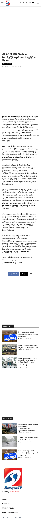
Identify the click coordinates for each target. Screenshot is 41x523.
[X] (26, 2)
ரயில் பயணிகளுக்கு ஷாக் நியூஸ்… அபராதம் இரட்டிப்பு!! (28, 346)
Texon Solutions (14, 492)
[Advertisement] (20, 28)
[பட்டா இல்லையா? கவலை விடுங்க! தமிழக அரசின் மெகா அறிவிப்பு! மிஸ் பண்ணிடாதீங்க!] (9, 362)
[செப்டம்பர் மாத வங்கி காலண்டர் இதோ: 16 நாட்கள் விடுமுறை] (9, 336)
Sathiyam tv (21, 338)
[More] (31, 274)
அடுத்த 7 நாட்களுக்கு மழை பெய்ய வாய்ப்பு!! (28, 438)
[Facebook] (20, 2)
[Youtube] (33, 2)
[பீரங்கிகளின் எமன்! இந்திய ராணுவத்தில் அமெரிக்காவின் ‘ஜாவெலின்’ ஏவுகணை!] (9, 428)
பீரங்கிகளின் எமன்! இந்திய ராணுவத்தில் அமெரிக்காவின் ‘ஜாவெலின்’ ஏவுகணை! (28, 427)
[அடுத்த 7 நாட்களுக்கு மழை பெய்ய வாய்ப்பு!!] (9, 441)
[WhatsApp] (29, 2)
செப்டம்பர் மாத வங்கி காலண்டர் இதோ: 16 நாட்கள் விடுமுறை (28, 334)
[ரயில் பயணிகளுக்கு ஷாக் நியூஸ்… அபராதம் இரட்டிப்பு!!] (9, 349)
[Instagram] (23, 2)
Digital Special (7, 64)
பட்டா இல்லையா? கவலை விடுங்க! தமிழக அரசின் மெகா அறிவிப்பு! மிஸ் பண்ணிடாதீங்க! (27, 361)
